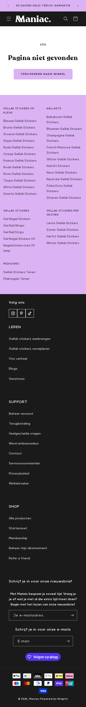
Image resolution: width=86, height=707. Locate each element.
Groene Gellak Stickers (20, 134)
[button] (9, 19)
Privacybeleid (19, 473)
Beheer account (21, 413)
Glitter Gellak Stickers (63, 159)
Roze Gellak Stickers (18, 174)
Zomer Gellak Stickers (63, 229)
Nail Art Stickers (58, 166)
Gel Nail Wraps (13, 225)
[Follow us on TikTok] (30, 313)
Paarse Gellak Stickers (20, 160)
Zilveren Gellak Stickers (64, 197)
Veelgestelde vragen (25, 433)
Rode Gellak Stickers (18, 167)
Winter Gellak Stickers (63, 243)
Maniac (34, 698)
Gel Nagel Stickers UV (19, 238)
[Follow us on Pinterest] (21, 313)
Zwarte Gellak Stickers (20, 193)
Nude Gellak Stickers (18, 147)
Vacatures (17, 378)
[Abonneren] (68, 641)
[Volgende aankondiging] (78, 6)
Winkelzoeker (19, 483)
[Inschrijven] (72, 615)
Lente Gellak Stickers (62, 223)
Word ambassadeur (24, 443)
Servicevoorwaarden (24, 463)
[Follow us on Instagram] (13, 313)
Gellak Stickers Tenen (19, 272)
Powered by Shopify (54, 698)
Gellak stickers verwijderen (29, 348)
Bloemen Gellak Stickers (64, 128)
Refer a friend (19, 558)
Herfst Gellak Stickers (63, 236)
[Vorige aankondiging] (8, 6)
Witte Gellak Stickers (19, 187)
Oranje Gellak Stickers (19, 154)
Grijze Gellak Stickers (19, 140)
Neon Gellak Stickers (62, 172)
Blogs (13, 368)
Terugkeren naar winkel (43, 74)
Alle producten (20, 518)
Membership (18, 538)
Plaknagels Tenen (16, 278)
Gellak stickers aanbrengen (29, 338)
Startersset (18, 528)
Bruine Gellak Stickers (19, 127)
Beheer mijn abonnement (28, 548)
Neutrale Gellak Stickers (64, 179)
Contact (15, 453)
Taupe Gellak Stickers (19, 180)
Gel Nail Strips (13, 232)
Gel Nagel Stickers (16, 219)
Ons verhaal (18, 358)
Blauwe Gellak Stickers (20, 121)
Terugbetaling (19, 423)
